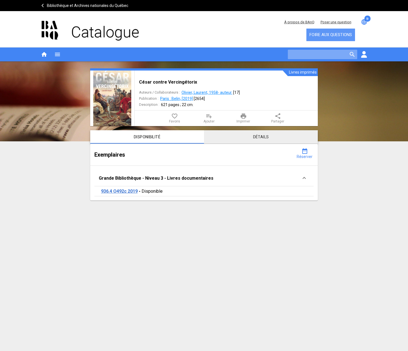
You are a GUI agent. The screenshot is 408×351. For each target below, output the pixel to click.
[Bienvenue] (90, 28)
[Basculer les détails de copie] (304, 178)
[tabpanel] (204, 172)
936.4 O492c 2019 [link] (119, 191)
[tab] (147, 137)
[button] (204, 178)
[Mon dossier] (364, 54)
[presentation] (112, 98)
